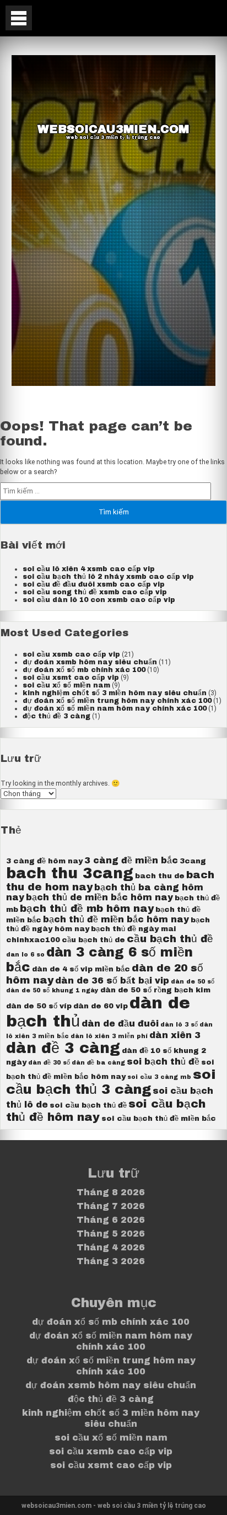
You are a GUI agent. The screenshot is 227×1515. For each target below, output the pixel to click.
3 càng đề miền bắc (131, 860)
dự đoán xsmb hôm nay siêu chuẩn (90, 662)
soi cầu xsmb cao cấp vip (71, 654)
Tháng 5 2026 (111, 1233)
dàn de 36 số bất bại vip (112, 980)
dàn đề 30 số (49, 1063)
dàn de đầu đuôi (120, 1023)
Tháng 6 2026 (111, 1219)
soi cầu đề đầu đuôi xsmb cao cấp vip (94, 584)
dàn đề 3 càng (63, 1048)
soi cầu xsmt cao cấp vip (71, 677)
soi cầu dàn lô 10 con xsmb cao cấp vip (99, 600)
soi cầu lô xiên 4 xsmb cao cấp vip (89, 569)
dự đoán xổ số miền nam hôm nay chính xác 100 (115, 708)
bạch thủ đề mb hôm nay (87, 908)
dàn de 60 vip (100, 1006)
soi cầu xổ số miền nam (66, 685)
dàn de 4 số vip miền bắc (81, 969)
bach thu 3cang (69, 874)
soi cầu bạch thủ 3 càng (111, 1082)
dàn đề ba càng (98, 1063)
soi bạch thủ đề (163, 1061)
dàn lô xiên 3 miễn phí (109, 1036)
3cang (193, 861)
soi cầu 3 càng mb (159, 1077)
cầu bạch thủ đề (170, 938)
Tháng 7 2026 (111, 1206)
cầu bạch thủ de (93, 940)
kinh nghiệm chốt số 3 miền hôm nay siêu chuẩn (115, 693)
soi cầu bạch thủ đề (88, 1105)
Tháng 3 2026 (111, 1261)
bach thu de (160, 876)
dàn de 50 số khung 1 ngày (52, 990)
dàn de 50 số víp (39, 1006)
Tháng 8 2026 (111, 1192)
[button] (19, 18)
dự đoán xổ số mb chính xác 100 (84, 670)
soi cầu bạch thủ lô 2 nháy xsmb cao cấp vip (108, 577)
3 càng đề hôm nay (44, 861)
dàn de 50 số (192, 982)
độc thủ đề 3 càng (56, 716)
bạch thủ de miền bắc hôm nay (99, 897)
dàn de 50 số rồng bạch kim (155, 990)
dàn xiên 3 (175, 1035)
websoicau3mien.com (113, 129)
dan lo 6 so (25, 955)
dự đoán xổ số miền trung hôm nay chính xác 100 (117, 701)
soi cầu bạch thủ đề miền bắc (158, 1118)
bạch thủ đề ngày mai (133, 929)
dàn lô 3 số (179, 1025)
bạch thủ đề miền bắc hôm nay (116, 919)
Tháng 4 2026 (111, 1247)
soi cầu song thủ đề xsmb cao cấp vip (95, 592)
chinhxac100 (33, 940)
